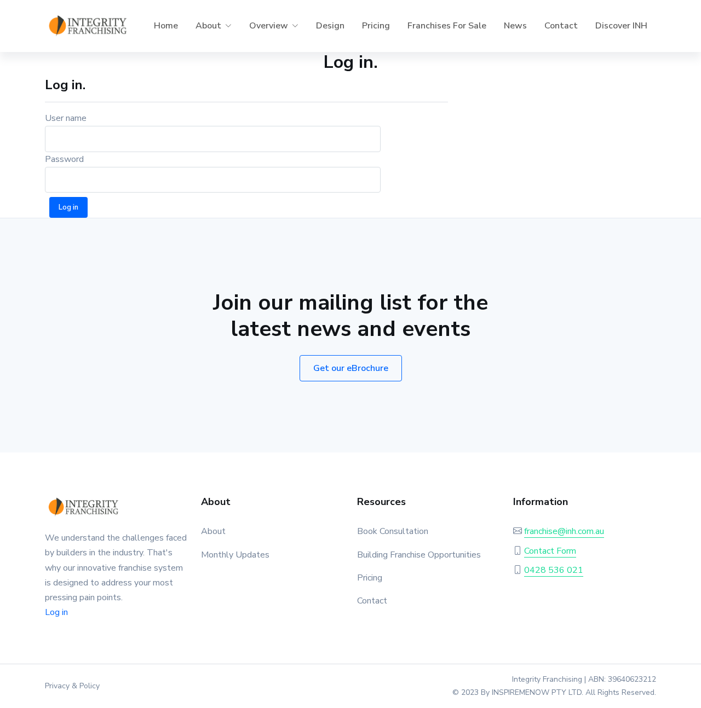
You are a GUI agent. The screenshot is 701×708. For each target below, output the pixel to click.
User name (66, 118)
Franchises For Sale (446, 26)
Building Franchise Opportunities (419, 555)
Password (64, 159)
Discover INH (621, 26)
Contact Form (550, 551)
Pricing (376, 26)
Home (166, 26)
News (515, 26)
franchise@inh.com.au (564, 531)
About (213, 531)
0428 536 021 (553, 570)
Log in (56, 612)
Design (330, 26)
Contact (561, 26)
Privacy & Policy (72, 686)
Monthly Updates (235, 555)
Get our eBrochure (350, 368)
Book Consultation (392, 531)
